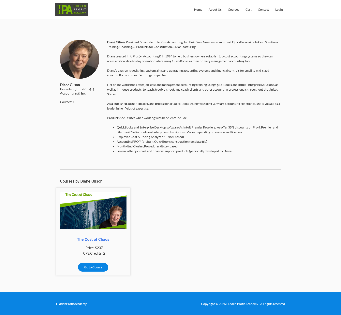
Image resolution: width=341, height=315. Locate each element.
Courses (233, 9)
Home (198, 9)
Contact (263, 9)
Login (279, 9)
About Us (215, 9)
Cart (248, 9)
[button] (93, 267)
